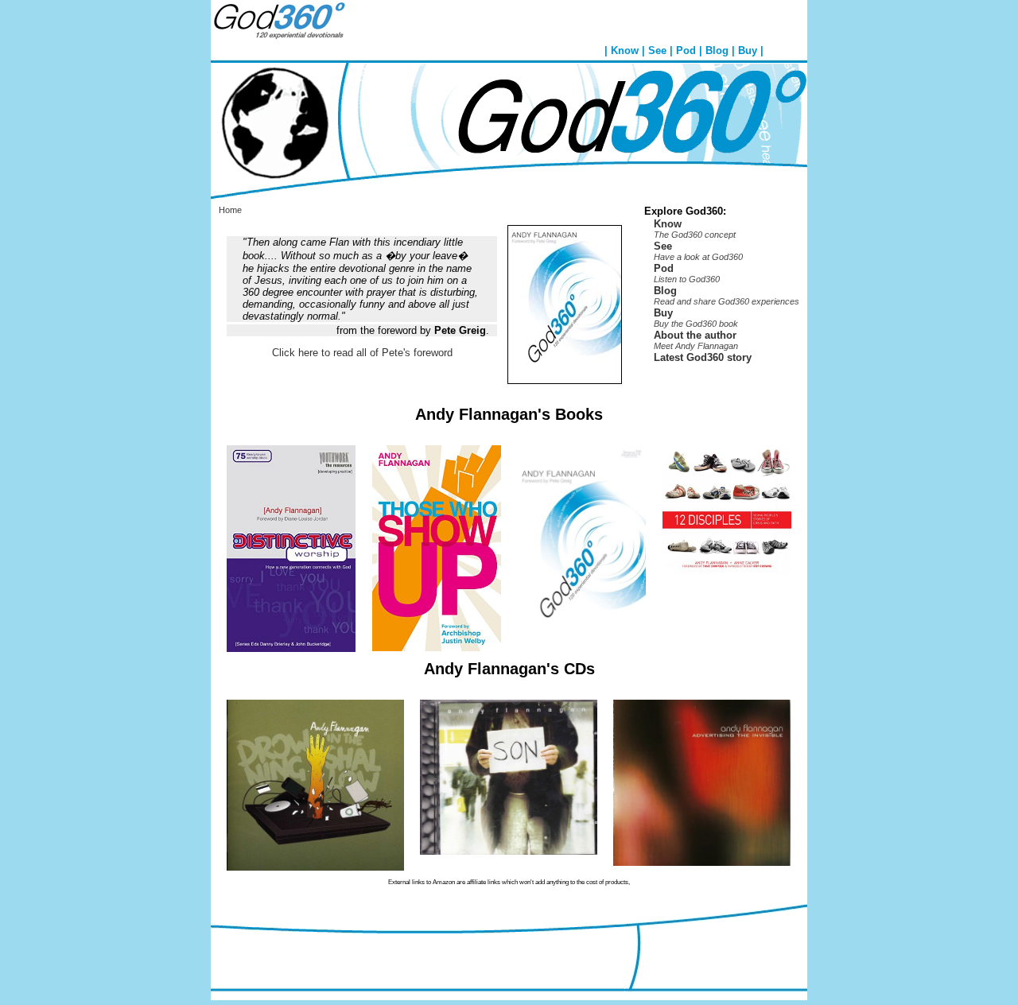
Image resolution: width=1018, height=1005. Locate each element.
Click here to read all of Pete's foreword (362, 353)
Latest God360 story (703, 357)
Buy (747, 50)
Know (625, 50)
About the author (695, 335)
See (657, 50)
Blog (717, 50)
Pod (686, 50)
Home (230, 210)
